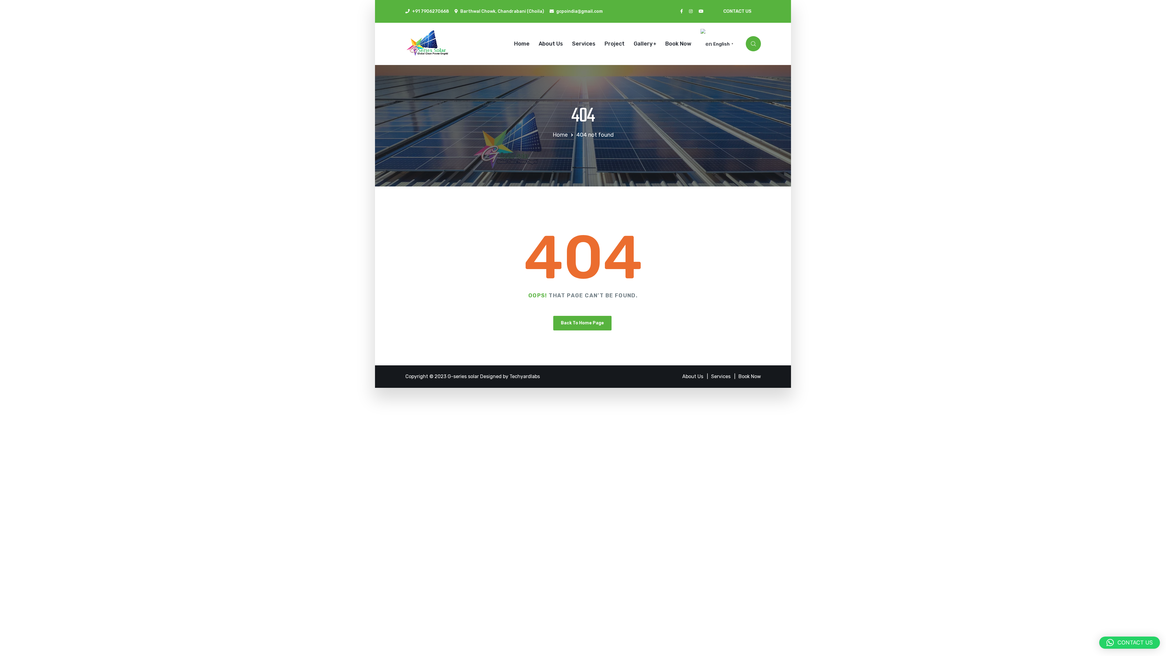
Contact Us (737, 11)
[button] (1129, 643)
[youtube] (701, 11)
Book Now (678, 43)
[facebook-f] (681, 11)
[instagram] (691, 11)
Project (615, 43)
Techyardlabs (525, 376)
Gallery (643, 43)
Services (583, 43)
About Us (551, 43)
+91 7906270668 (430, 11)
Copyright (417, 376)
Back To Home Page (582, 323)
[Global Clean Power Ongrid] (430, 45)
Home (522, 43)
